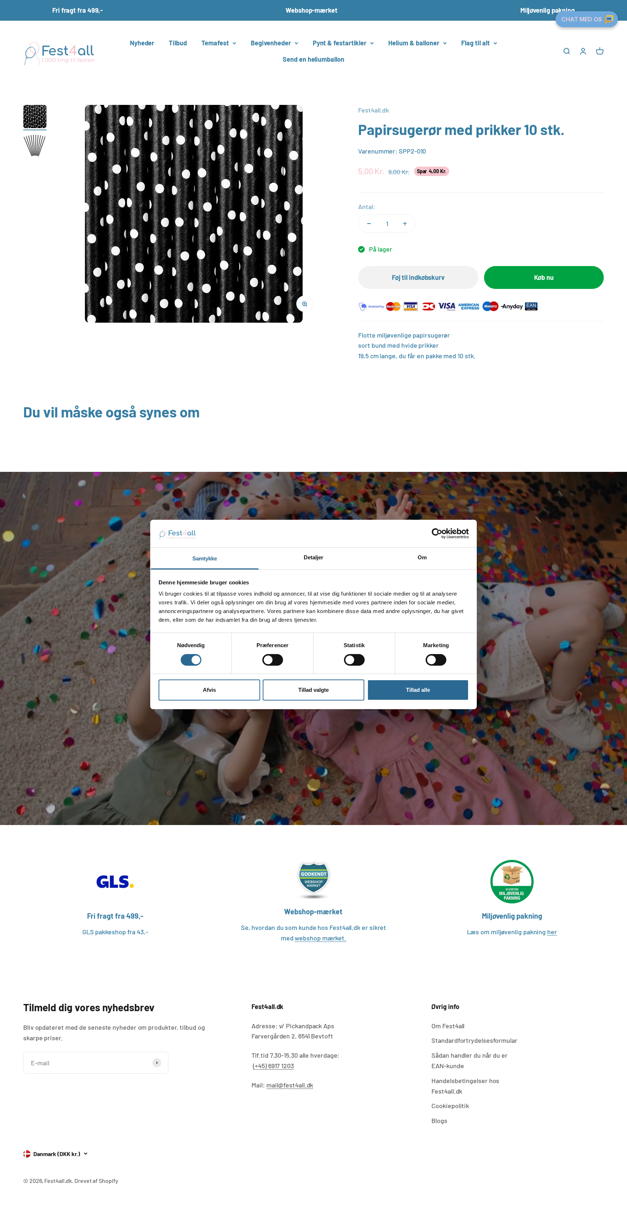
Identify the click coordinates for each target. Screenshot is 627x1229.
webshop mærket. (320, 938)
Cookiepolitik (450, 1106)
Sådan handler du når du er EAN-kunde (469, 1060)
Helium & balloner (413, 43)
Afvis (209, 690)
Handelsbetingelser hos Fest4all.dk (465, 1086)
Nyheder (142, 43)
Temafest (215, 43)
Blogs (439, 1120)
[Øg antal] (404, 223)
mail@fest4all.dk (290, 1085)
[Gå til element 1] (34, 117)
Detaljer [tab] (314, 558)
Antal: (366, 207)
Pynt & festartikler (339, 43)
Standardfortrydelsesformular (474, 1040)
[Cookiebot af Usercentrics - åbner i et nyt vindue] (437, 533)
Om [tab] (422, 558)
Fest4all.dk (373, 110)
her (552, 932)
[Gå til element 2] (34, 146)
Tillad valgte (313, 690)
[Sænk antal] (369, 223)
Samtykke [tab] (204, 559)
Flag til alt (475, 43)
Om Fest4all (447, 1026)
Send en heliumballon (313, 59)
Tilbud (178, 43)
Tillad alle (418, 690)
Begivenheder (271, 43)
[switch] (272, 660)
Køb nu (543, 277)
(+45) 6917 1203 (273, 1066)
